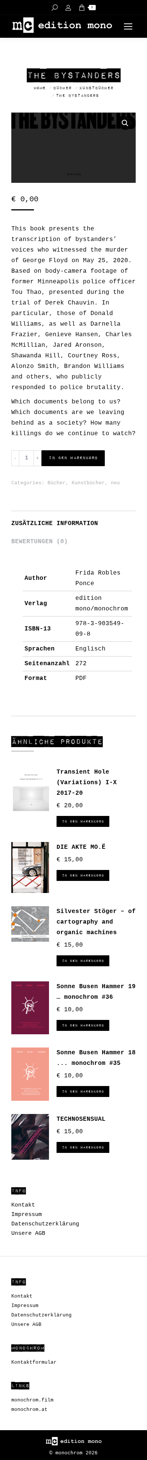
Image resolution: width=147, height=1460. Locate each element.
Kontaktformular (34, 1362)
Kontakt (23, 1205)
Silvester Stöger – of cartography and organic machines (96, 922)
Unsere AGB (28, 1233)
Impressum (26, 1214)
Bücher (56, 483)
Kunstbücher (88, 483)
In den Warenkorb (73, 458)
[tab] (73, 520)
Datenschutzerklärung (45, 1224)
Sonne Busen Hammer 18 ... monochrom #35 (96, 1058)
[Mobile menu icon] (128, 26)
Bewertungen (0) (39, 541)
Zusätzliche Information (54, 523)
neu (115, 483)
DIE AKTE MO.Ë (81, 847)
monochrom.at (29, 1409)
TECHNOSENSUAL (81, 1119)
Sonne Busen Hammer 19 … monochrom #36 (96, 992)
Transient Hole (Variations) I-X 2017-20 (87, 783)
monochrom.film (32, 1400)
